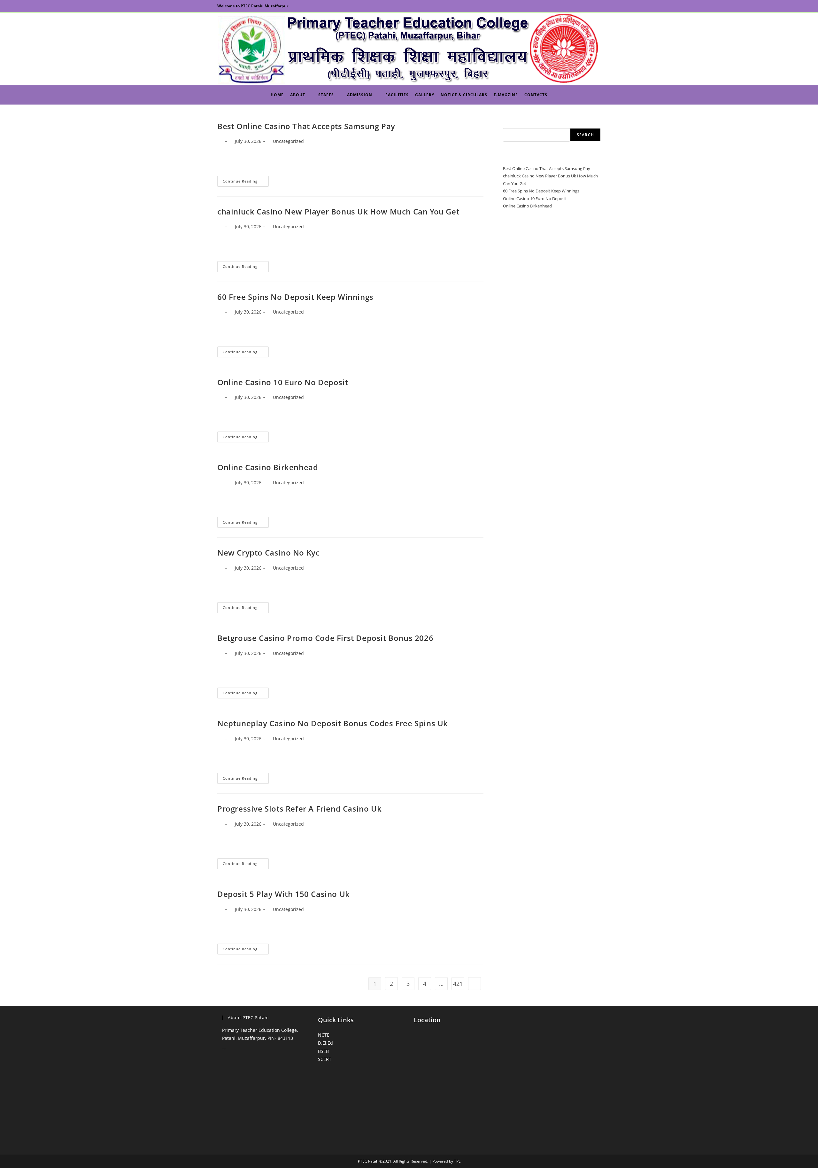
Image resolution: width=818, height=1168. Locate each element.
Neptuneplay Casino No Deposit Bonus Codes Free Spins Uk (332, 723)
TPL (457, 1161)
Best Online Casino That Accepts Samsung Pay (306, 126)
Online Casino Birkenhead (267, 467)
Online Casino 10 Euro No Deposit (282, 382)
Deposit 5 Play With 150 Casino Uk (283, 894)
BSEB (323, 1051)
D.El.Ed (325, 1043)
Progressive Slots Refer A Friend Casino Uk (299, 808)
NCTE (323, 1035)
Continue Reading (246, 182)
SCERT (324, 1059)
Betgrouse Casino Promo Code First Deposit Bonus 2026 (325, 638)
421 (458, 983)
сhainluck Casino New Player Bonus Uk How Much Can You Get (338, 211)
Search (509, 124)
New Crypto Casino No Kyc (268, 552)
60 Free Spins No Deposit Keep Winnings (295, 297)
